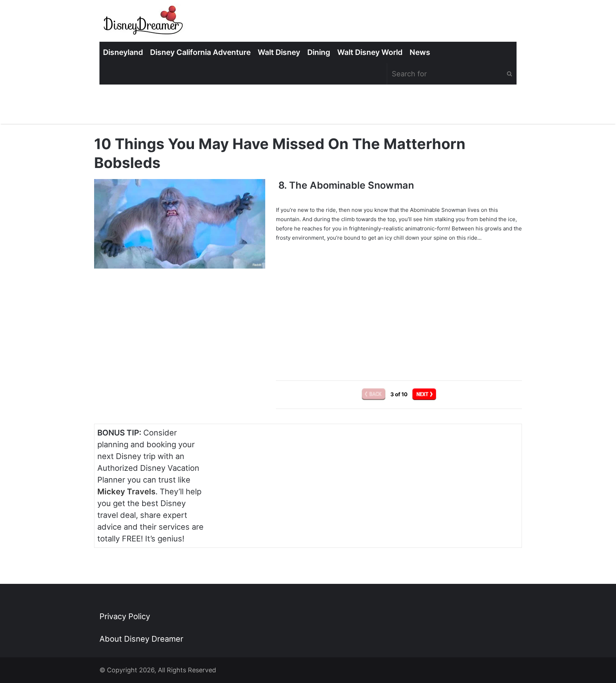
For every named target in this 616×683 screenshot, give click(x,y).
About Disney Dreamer (141, 638)
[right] (424, 394)
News (420, 52)
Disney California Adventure (200, 52)
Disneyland (123, 52)
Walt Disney (279, 52)
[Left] (374, 394)
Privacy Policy (124, 616)
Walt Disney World (369, 52)
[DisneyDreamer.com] (144, 23)
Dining (318, 52)
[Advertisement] (398, 306)
